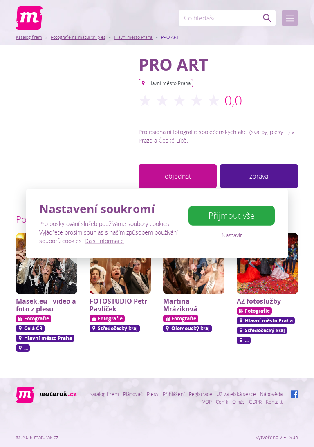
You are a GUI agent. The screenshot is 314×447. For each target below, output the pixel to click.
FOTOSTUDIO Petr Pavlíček (118, 305)
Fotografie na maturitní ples (78, 37)
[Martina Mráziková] (193, 263)
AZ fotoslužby (259, 301)
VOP (207, 401)
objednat (178, 176)
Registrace (200, 394)
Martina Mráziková (180, 305)
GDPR (255, 401)
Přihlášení (174, 394)
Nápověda (271, 394)
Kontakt (274, 401)
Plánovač (133, 394)
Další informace (104, 240)
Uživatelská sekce (236, 394)
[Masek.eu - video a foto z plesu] (46, 263)
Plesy (153, 394)
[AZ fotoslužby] (267, 263)
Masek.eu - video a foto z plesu (46, 305)
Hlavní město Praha (133, 37)
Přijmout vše (232, 215)
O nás (238, 401)
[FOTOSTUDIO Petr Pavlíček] (120, 263)
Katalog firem (29, 37)
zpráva (258, 176)
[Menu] (290, 18)
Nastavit (232, 235)
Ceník (222, 401)
